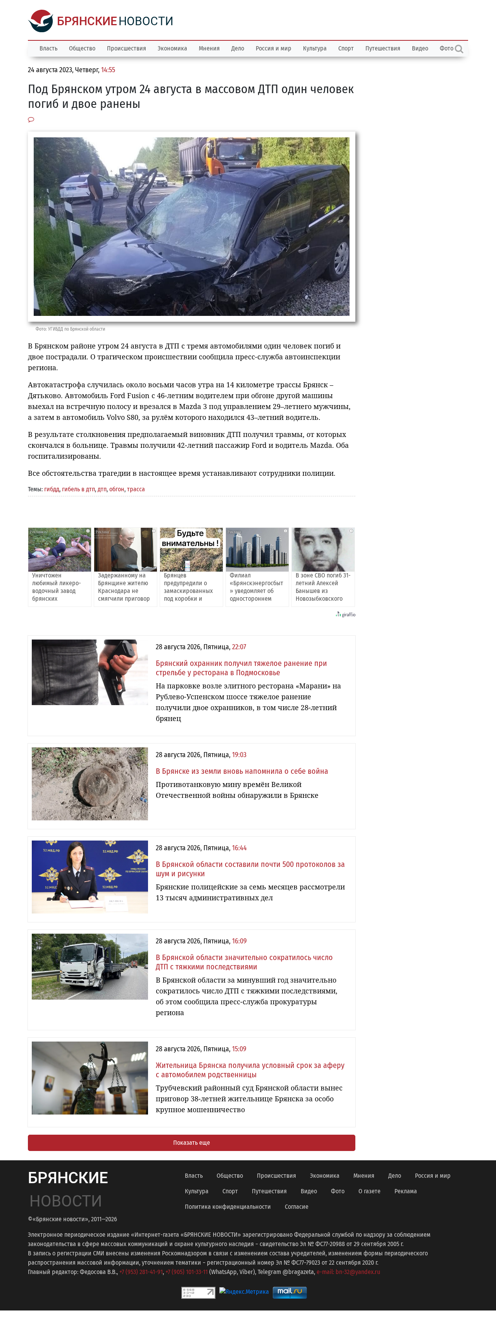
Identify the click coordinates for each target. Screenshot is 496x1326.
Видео (420, 48)
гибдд (51, 489)
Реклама (405, 1191)
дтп (102, 489)
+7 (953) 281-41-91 (141, 1272)
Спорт (346, 48)
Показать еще (191, 1142)
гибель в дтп (78, 489)
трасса (136, 489)
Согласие (296, 1206)
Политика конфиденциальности (228, 1206)
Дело (237, 48)
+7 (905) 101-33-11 (186, 1272)
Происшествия (126, 48)
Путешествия (382, 48)
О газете (369, 1191)
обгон (116, 489)
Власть (48, 48)
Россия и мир (273, 48)
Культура (315, 48)
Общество (82, 48)
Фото (337, 1191)
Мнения (209, 48)
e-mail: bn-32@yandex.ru (348, 1272)
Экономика (172, 48)
